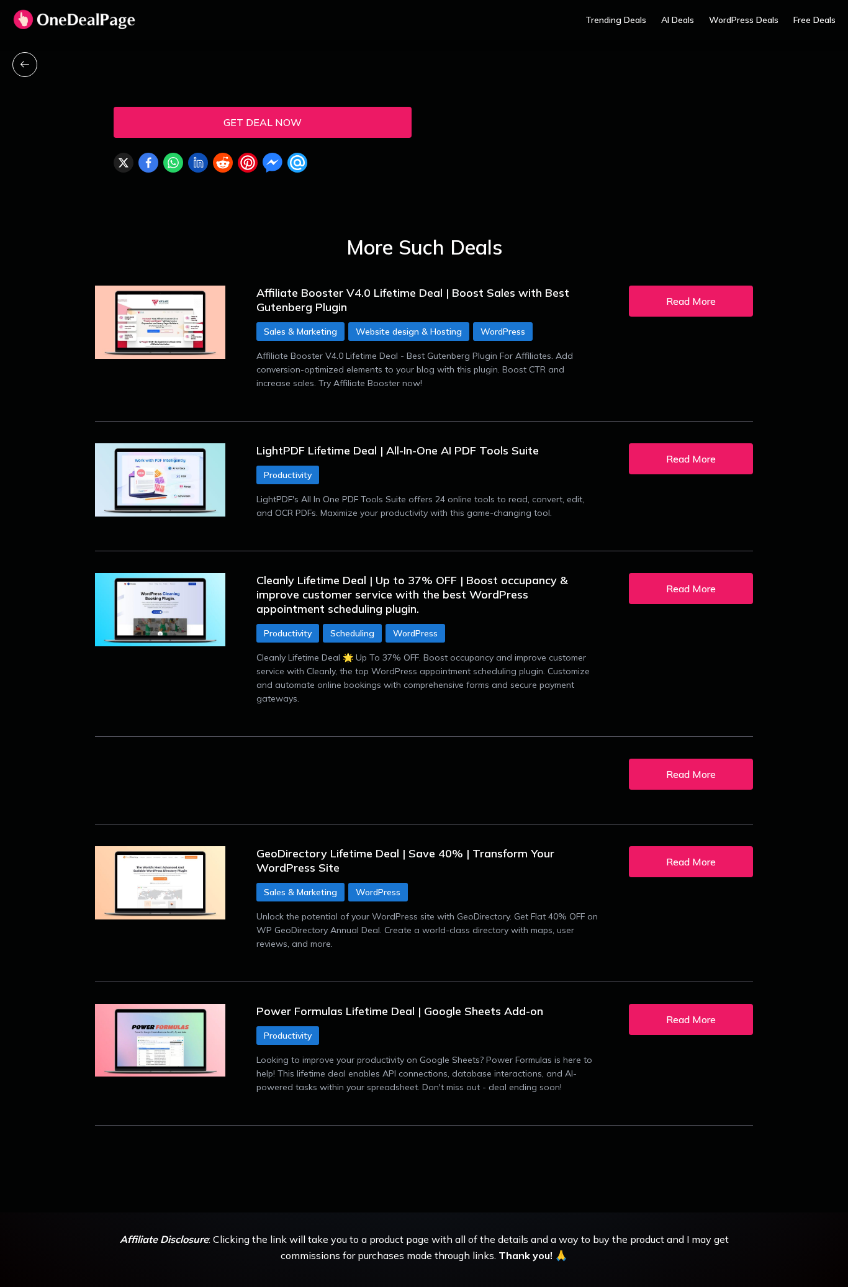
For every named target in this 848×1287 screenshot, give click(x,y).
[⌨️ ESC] (24, 64)
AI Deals (677, 19)
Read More (691, 301)
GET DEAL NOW (262, 122)
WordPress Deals (743, 19)
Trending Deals (615, 19)
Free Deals (814, 19)
